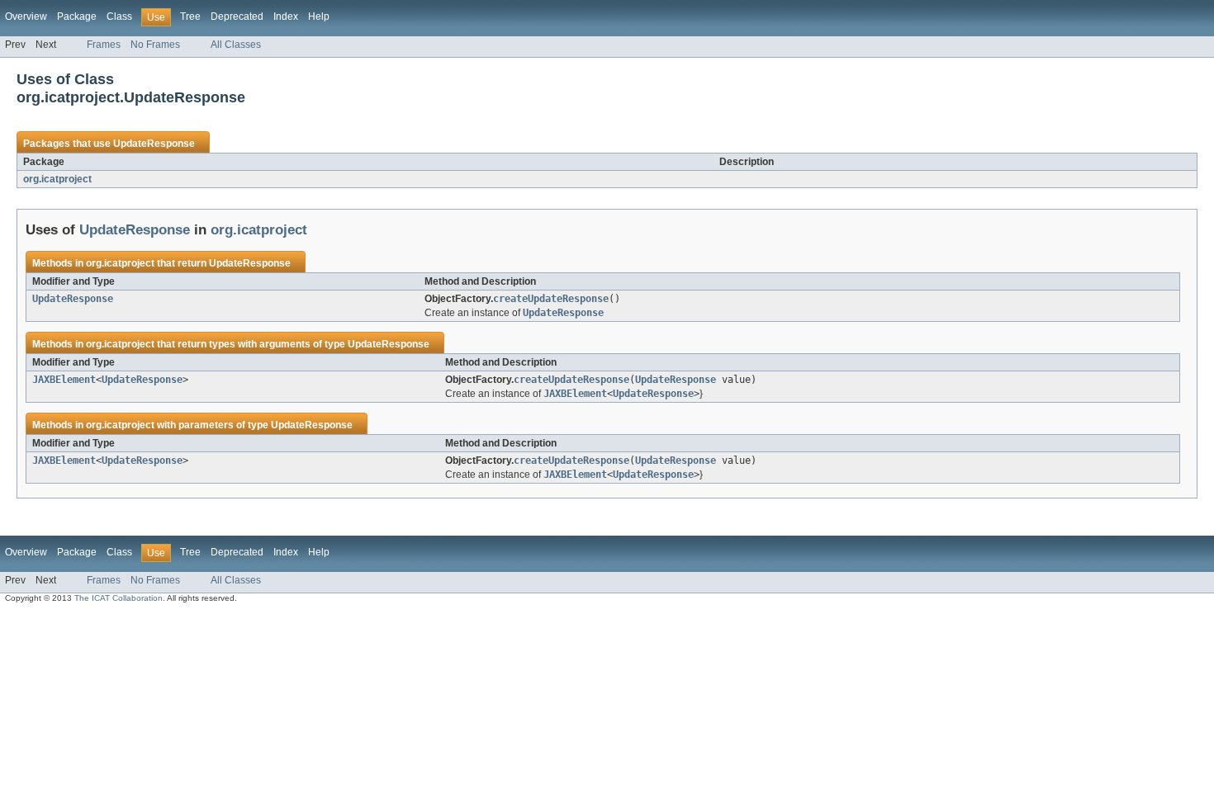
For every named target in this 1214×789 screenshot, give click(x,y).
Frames (104, 44)
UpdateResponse (154, 143)
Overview (26, 16)
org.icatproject (57, 179)
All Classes (236, 44)
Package (77, 16)
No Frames (155, 44)
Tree (190, 16)
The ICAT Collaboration (118, 597)
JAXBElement (64, 379)
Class (119, 16)
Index (285, 16)
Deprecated (237, 16)
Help (319, 16)
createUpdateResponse (551, 299)
